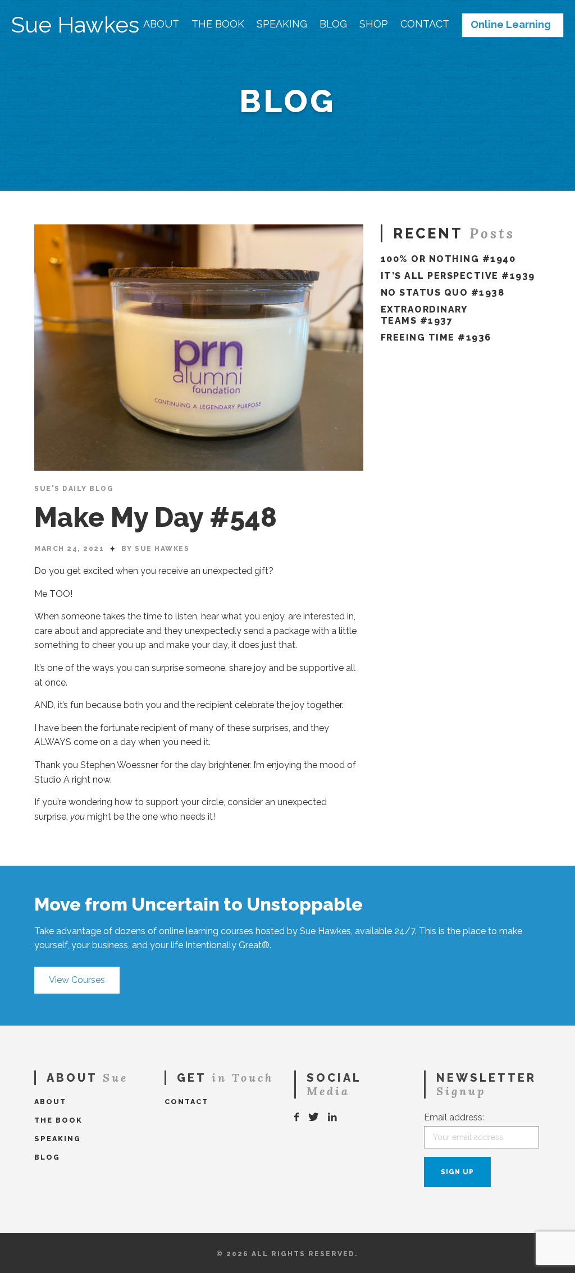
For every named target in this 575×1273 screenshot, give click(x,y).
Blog (333, 24)
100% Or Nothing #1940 (448, 259)
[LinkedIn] (333, 1117)
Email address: (454, 1117)
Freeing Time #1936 (436, 337)
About (161, 24)
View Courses (77, 980)
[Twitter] (314, 1117)
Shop (373, 24)
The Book (217, 24)
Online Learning (511, 24)
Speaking (282, 24)
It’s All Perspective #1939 (458, 275)
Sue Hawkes (75, 24)
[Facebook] (297, 1117)
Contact (424, 24)
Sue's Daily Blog (73, 489)
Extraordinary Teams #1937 (424, 315)
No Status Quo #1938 (443, 292)
